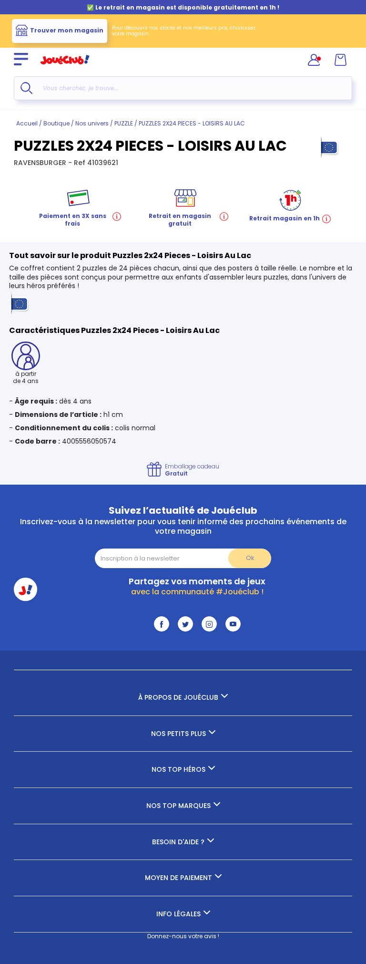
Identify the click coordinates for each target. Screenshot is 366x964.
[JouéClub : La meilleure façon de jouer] (65, 68)
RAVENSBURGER (41, 162)
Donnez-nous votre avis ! (183, 936)
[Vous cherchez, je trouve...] (26, 88)
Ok (250, 558)
